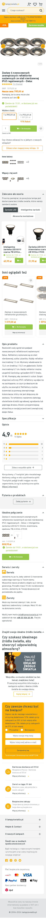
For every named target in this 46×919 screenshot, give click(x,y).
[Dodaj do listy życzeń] (41, 129)
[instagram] (11, 860)
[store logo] (10, 4)
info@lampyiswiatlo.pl (28, 615)
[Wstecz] (3, 46)
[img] (23, 46)
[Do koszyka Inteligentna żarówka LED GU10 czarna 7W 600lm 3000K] (19, 260)
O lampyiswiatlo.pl (14, 820)
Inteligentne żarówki (30, 210)
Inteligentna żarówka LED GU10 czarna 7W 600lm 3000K (12, 249)
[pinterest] (15, 860)
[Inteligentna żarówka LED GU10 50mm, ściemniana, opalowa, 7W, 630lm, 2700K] (18, 535)
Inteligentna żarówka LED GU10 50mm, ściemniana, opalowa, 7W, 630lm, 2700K (20, 526)
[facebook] (6, 860)
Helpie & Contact (13, 827)
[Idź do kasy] (43, 46)
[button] (23, 19)
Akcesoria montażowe (23, 216)
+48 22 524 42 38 (25, 618)
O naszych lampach (14, 834)
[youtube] (20, 860)
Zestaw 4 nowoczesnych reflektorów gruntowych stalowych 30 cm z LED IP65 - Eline (18, 313)
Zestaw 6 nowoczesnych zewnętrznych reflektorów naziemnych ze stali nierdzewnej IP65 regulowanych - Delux (22, 520)
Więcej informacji (10, 487)
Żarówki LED (10, 210)
